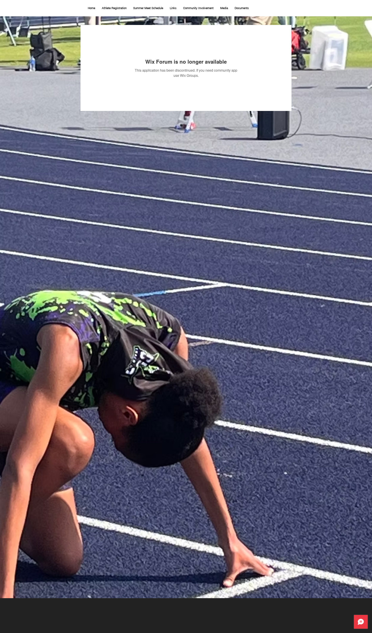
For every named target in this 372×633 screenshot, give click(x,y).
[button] (198, 8)
